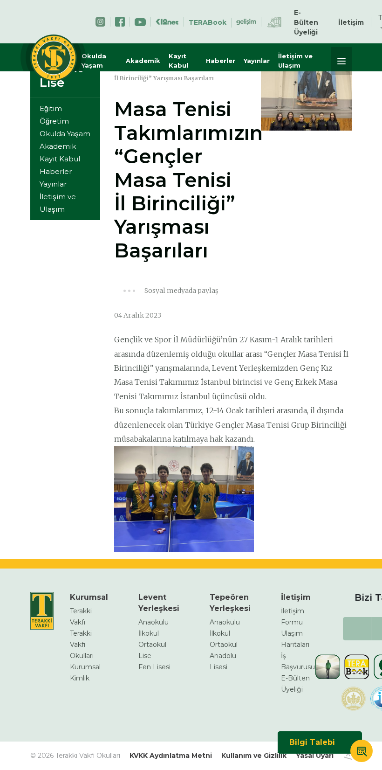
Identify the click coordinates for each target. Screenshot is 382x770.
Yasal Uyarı (315, 755)
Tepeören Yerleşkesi (230, 603)
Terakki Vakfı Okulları (82, 644)
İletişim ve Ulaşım (295, 60)
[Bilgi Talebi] (361, 752)
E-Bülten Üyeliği (306, 22)
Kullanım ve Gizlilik (253, 755)
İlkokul (148, 633)
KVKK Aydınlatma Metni (171, 755)
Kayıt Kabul (178, 60)
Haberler (220, 60)
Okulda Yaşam (94, 60)
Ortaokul (152, 644)
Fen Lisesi (154, 667)
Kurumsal (89, 597)
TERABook (207, 22)
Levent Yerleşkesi (158, 603)
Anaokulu (153, 622)
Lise (144, 656)
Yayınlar (257, 60)
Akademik (143, 60)
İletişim (351, 22)
